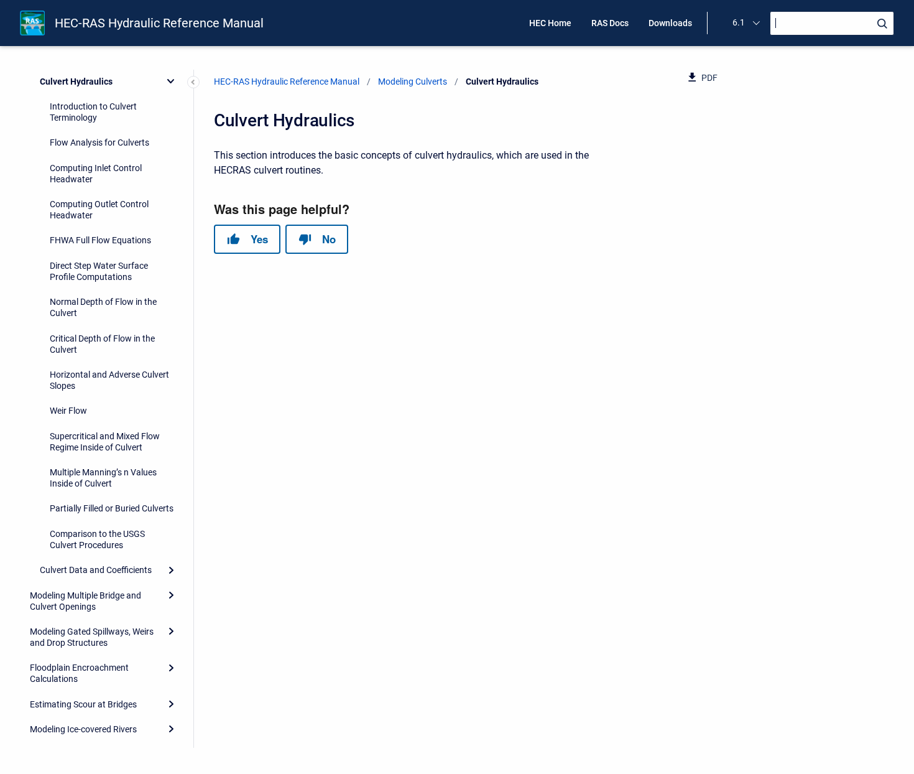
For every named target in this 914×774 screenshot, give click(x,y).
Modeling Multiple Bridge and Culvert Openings (85, 601)
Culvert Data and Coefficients (96, 570)
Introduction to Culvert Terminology (93, 112)
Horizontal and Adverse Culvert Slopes (109, 380)
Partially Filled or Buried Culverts (111, 508)
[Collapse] (171, 80)
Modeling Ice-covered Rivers (83, 729)
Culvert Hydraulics (76, 81)
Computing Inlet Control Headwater (96, 173)
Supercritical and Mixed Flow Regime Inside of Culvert (105, 441)
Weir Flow (68, 411)
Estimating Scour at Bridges (83, 704)
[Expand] (171, 569)
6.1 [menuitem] (738, 22)
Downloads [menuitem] (670, 23)
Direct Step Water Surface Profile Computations (99, 271)
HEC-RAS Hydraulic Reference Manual (159, 23)
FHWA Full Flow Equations (100, 240)
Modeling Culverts (412, 81)
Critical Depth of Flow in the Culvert (102, 344)
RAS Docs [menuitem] (610, 23)
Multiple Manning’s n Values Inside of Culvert (103, 477)
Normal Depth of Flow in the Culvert (103, 307)
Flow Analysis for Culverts (99, 142)
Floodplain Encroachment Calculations (79, 673)
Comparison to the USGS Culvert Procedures (97, 539)
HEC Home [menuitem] (550, 23)
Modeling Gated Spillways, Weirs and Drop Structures (92, 637)
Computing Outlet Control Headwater (99, 209)
